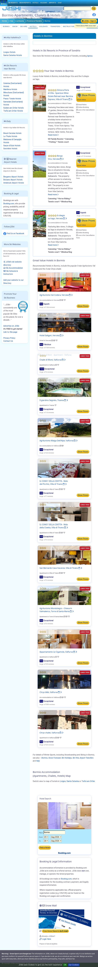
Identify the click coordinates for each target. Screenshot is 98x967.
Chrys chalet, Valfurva (50, 732)
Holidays (43, 26)
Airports (52, 3)
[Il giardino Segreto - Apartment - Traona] (64, 387)
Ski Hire (23, 26)
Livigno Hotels (9, 52)
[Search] (93, 8)
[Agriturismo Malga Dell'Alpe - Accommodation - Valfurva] (64, 427)
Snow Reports (25, 3)
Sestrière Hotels (10, 148)
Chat (60, 3)
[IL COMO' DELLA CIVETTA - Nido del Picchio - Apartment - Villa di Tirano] (64, 468)
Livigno (63, 781)
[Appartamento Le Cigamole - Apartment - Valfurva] (64, 639)
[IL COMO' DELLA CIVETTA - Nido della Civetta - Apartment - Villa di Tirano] (64, 511)
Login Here (46, 939)
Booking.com (8, 203)
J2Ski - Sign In (90, 21)
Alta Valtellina (12, 37)
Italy (11, 21)
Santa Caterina (73, 781)
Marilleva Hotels (10, 89)
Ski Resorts (12, 3)
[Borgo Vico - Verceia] (39, 164)
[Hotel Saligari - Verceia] (64, 322)
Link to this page (10, 332)
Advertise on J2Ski (11, 326)
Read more (52, 135)
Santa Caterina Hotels (12, 55)
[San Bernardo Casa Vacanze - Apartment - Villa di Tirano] (64, 555)
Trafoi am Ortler (88, 781)
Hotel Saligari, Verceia (50, 335)
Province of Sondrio (34, 21)
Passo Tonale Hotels (12, 98)
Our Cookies (74, 965)
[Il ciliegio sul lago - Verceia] (39, 223)
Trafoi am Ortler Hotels (13, 111)
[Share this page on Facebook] (94, 15)
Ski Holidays (67, 758)
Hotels (4, 21)
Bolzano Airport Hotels (12, 180)
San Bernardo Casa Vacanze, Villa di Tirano (59, 568)
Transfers (55, 26)
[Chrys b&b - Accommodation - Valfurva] (64, 679)
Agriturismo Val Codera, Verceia (54, 295)
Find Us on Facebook (15, 233)
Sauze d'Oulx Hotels (11, 145)
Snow (15, 26)
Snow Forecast (54, 758)
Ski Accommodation (14, 268)
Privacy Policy (9, 338)
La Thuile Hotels (10, 136)
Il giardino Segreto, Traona (52, 400)
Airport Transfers (86, 758)
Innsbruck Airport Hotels (13, 183)
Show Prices (83, 306)
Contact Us (8, 341)
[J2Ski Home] (11, 10)
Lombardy (20, 21)
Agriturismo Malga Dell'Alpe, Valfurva (57, 440)
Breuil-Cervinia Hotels (12, 133)
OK (65, 965)
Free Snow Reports (55, 931)
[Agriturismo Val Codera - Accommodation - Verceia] (64, 282)
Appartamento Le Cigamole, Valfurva (56, 651)
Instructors (69, 26)
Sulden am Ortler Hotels (13, 108)
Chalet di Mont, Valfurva (51, 359)
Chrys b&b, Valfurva (49, 692)
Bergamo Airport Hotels (13, 177)
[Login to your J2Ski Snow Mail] (64, 919)
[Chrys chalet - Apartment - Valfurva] (64, 719)
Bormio (6, 26)
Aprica (89, 56)
